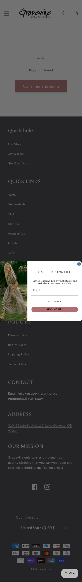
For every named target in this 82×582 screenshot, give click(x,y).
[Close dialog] (79, 263)
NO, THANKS (54, 301)
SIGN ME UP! (54, 309)
